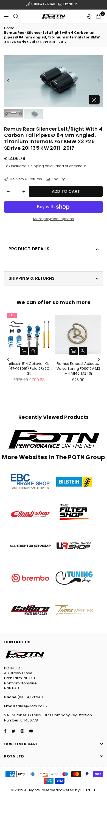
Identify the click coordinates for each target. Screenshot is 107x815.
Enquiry (58, 179)
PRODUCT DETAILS (29, 249)
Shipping (36, 166)
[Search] (16, 16)
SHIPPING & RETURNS (32, 278)
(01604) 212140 (42, 4)
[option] (53, 81)
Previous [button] (8, 81)
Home (9, 28)
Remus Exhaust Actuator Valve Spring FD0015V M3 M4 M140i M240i (78, 368)
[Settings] (89, 16)
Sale (12, 315)
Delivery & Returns (25, 179)
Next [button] (99, 81)
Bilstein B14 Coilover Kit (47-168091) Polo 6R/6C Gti (28, 368)
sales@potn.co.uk (31, 706)
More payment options (53, 218)
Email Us (70, 4)
